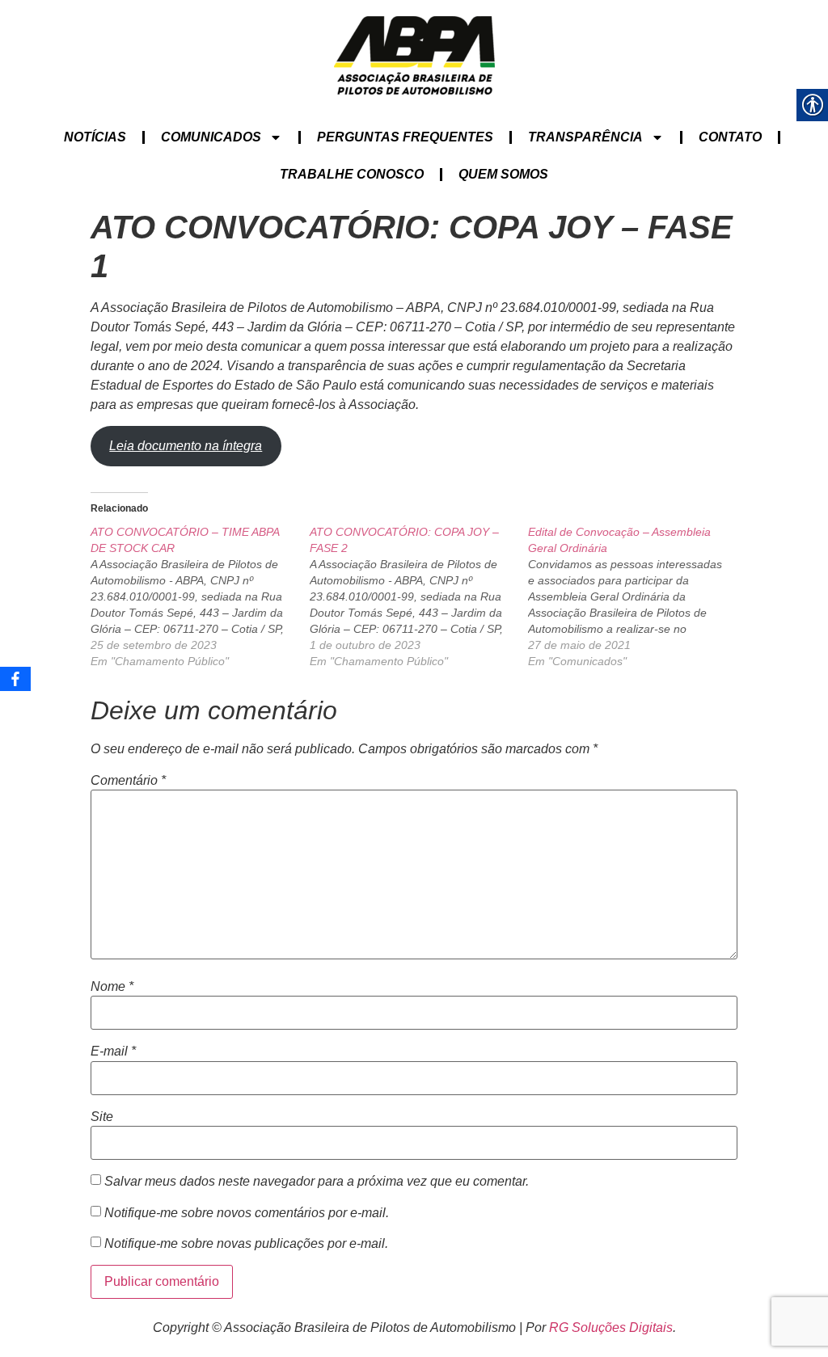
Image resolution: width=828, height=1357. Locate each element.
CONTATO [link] (730, 137)
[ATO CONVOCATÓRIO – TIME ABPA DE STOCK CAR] (200, 596)
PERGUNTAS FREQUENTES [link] (405, 137)
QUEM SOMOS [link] (503, 174)
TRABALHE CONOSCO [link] (352, 174)
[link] (414, 55)
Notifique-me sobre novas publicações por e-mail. (246, 1243)
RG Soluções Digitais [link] (611, 1327)
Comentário (128, 780)
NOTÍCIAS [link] (95, 137)
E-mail (113, 1051)
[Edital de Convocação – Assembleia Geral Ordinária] (637, 596)
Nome (112, 986)
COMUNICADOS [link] (211, 137)
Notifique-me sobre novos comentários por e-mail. (246, 1213)
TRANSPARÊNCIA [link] (585, 137)
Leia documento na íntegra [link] (185, 446)
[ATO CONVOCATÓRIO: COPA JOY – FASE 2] (419, 596)
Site (102, 1116)
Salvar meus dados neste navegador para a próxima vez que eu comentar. (316, 1181)
